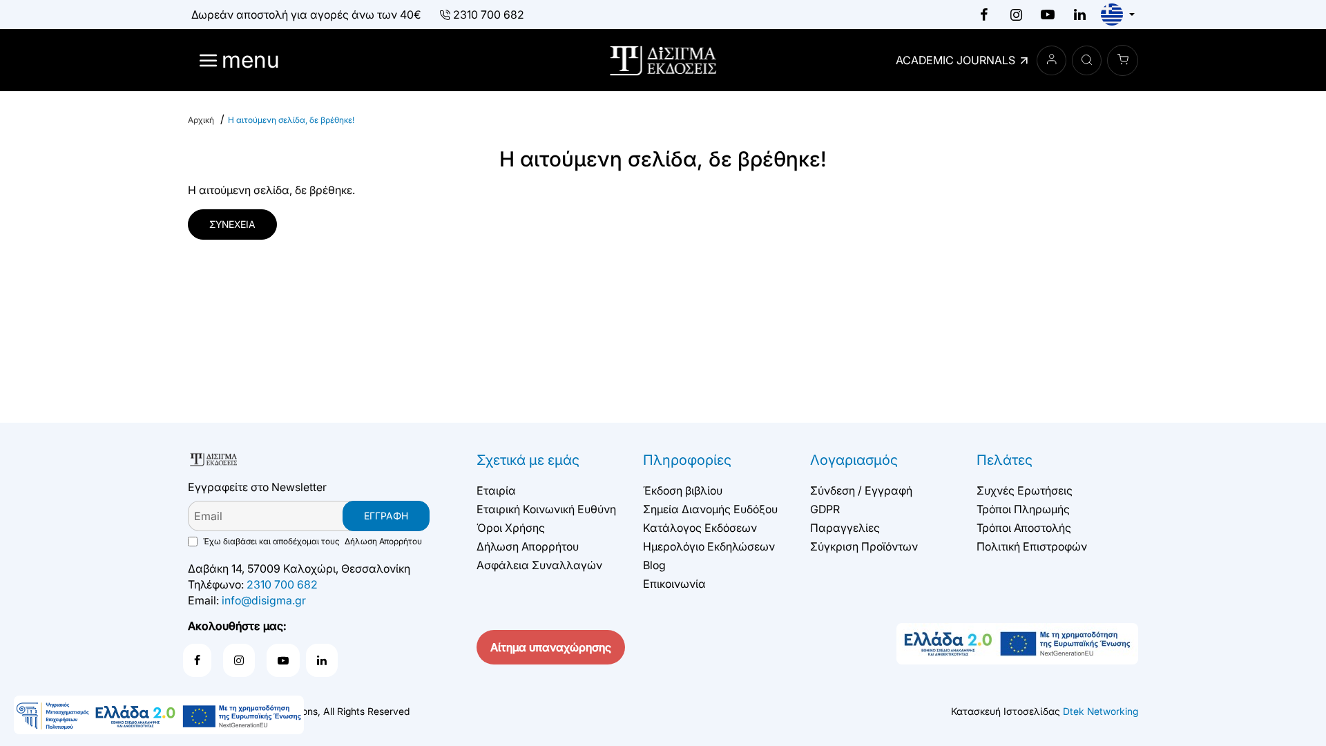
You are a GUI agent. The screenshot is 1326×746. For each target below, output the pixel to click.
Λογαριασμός (854, 460)
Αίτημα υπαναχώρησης (550, 647)
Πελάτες (1004, 460)
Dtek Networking (1100, 711)
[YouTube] (1047, 14)
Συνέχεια (232, 224)
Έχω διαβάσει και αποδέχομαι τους (311, 541)
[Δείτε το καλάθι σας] (1122, 60)
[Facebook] (984, 14)
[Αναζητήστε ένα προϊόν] (1087, 60)
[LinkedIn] (1079, 14)
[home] (201, 120)
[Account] (1051, 60)
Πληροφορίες (687, 460)
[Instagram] (1016, 14)
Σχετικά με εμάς (528, 460)
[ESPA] (159, 715)
